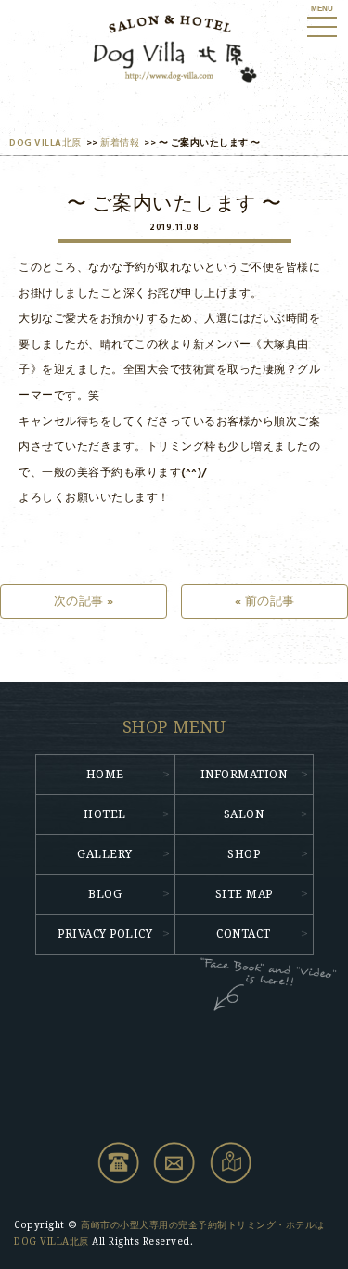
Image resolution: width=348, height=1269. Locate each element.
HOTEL (105, 814)
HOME (105, 774)
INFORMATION (244, 774)
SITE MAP (244, 894)
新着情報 (119, 142)
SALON (244, 814)
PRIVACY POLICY (105, 934)
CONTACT (243, 934)
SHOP (243, 854)
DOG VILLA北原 (45, 142)
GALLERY (105, 854)
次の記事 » (84, 601)
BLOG (105, 894)
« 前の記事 (265, 601)
